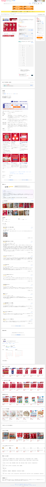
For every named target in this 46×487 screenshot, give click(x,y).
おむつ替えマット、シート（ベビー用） (14, 460)
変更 (42, 23)
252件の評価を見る (7, 347)
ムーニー (32, 473)
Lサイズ (21, 13)
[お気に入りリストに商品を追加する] (43, 39)
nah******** (32, 312)
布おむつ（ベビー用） (29, 460)
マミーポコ (9, 473)
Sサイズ (18, 465)
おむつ (3, 473)
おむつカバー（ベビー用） (35, 460)
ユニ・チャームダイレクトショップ (5, 13)
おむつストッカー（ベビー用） (22, 460)
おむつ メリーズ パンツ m (23, 473)
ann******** (32, 285)
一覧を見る (31, 85)
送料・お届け (7, 343)
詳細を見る (32, 42)
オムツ (6, 473)
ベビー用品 (10, 13)
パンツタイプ (18, 13)
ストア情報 (13, 343)
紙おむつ (23, 173)
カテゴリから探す (14, 13)
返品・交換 (10, 343)
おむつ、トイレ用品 (19, 173)
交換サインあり (4, 468)
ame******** (32, 294)
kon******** (32, 256)
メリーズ (12, 473)
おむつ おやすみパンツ (36, 473)
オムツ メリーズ (28, 473)
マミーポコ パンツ (25, 13)
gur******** (32, 275)
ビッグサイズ (9, 465)
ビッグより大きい (14, 465)
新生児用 (21, 465)
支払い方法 (3, 343)
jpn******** (32, 265)
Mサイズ (4, 465)
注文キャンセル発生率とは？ (13, 347)
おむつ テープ (41, 473)
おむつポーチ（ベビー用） (5, 460)
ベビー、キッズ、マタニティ (13, 173)
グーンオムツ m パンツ (16, 473)
